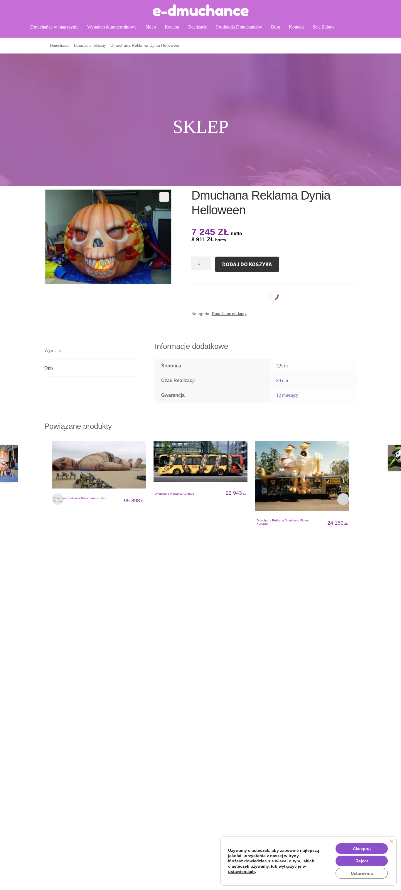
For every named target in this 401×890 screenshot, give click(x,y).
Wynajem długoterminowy (112, 26)
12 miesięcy (287, 395)
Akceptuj (362, 848)
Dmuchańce (59, 45)
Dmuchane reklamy (90, 45)
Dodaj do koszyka (247, 264)
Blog (275, 26)
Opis (48, 367)
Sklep (150, 26)
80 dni (282, 380)
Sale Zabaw (324, 26)
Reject (361, 861)
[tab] (90, 350)
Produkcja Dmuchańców (239, 26)
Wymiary (52, 350)
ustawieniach (241, 871)
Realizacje (197, 26)
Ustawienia (362, 873)
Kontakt (296, 26)
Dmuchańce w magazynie (54, 26)
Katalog (172, 26)
